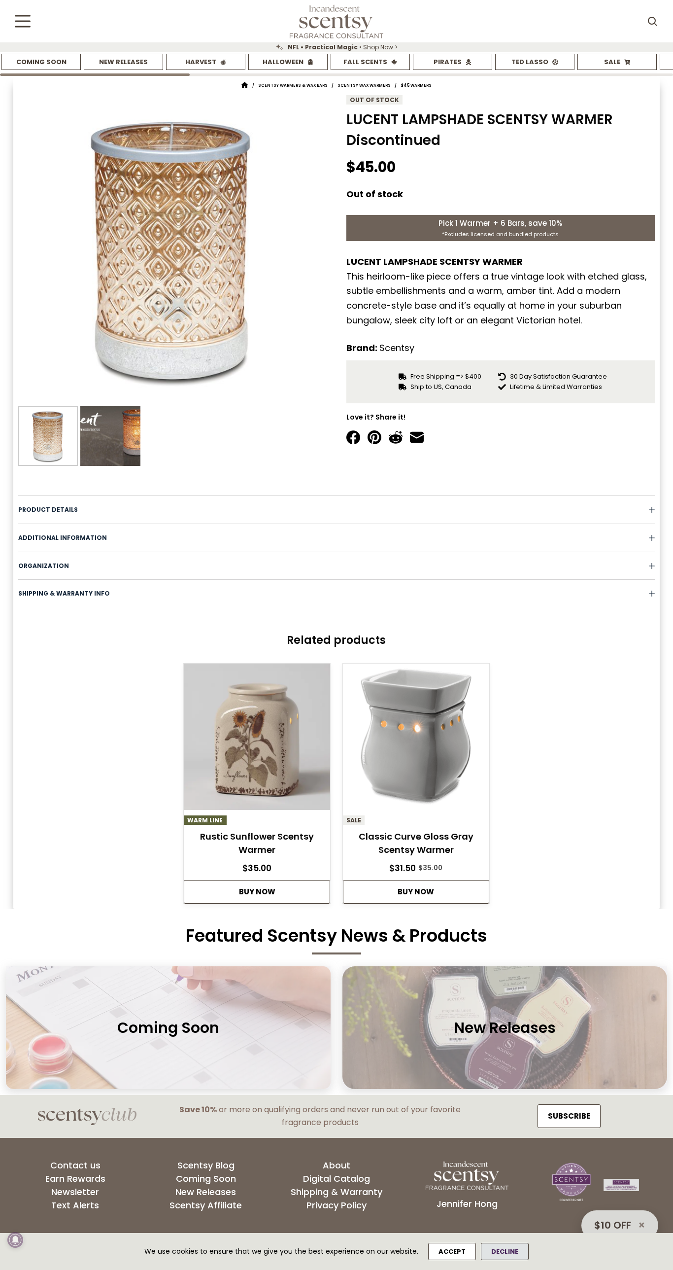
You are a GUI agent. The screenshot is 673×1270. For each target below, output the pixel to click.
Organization (43, 566)
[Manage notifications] (15, 1240)
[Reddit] (396, 437)
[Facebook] (353, 437)
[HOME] (244, 85)
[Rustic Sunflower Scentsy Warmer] (257, 739)
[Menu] (23, 21)
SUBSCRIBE (569, 1116)
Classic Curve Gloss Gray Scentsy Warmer (416, 843)
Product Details (48, 509)
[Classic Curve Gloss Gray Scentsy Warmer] (416, 739)
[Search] (652, 21)
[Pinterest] (374, 437)
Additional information (62, 537)
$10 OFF (612, 1225)
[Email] (417, 437)
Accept (452, 1251)
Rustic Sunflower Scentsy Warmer (257, 843)
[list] (336, 47)
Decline (504, 1251)
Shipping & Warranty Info (64, 593)
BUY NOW (257, 891)
